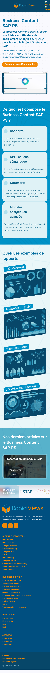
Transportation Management (14, 607)
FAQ (4, 627)
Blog (4, 624)
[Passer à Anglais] (47, 9)
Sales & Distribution (10, 583)
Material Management (11, 586)
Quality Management (11, 592)
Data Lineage (8, 543)
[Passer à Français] (47, 4)
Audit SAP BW (8, 569)
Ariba (4, 604)
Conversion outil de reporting (14, 563)
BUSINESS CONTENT (12, 577)
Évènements (7, 621)
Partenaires (7, 638)
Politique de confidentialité (13, 658)
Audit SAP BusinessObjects (13, 566)
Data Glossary (8, 557)
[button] (6, 131)
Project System (8, 601)
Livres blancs (7, 618)
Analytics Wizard (9, 560)
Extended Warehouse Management (16, 595)
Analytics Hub (8, 551)
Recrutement (7, 641)
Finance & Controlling (11, 580)
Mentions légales (9, 661)
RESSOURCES (9, 614)
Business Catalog (9, 549)
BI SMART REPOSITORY (13, 536)
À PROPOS (7, 635)
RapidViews (7, 644)
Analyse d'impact (9, 545)
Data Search (7, 539)
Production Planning (10, 589)
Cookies (5, 655)
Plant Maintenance (10, 598)
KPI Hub (5, 554)
